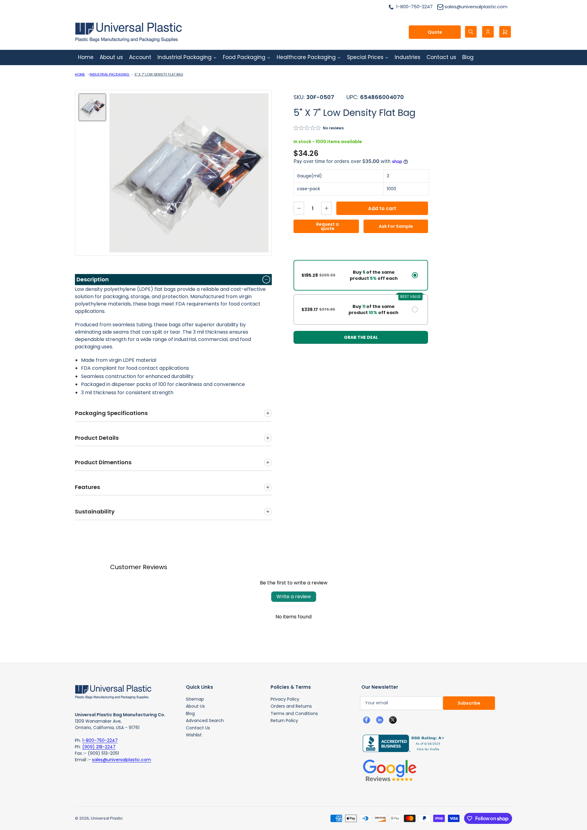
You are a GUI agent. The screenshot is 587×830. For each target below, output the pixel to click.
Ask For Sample (396, 226)
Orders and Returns (291, 706)
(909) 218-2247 (99, 747)
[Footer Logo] (113, 691)
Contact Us (198, 728)
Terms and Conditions (294, 713)
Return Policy (284, 720)
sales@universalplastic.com (121, 760)
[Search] (471, 32)
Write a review (293, 596)
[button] (307, 128)
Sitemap (195, 699)
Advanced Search (205, 720)
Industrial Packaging (110, 74)
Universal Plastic (107, 818)
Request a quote (327, 226)
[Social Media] (401, 743)
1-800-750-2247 (100, 740)
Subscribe (469, 703)
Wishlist (194, 735)
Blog (190, 713)
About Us (195, 706)
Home (80, 74)
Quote (435, 32)
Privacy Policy (285, 699)
